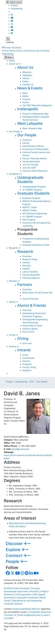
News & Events (29, 88)
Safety (25, 81)
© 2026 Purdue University (16, 588)
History (25, 78)
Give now (27, 343)
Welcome (26, 72)
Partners (13, 281)
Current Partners (30, 298)
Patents (26, 268)
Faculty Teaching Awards (34, 158)
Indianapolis (27, 109)
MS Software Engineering (34, 213)
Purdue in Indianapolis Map (35, 113)
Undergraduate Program (34, 186)
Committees (28, 358)
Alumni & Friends (31, 305)
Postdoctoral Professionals (35, 149)
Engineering (16, 8)
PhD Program (28, 219)
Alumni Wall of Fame (32, 325)
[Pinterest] (27, 574)
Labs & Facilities (30, 271)
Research (13, 248)
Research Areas (29, 259)
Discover (15, 543)
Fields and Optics (17, 526)
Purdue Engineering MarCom (26, 609)
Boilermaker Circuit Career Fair (37, 292)
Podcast (26, 99)
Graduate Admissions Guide (35, 245)
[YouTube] (12, 17)
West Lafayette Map (32, 128)
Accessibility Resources (39, 612)
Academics (14, 174)
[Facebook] (12, 21)
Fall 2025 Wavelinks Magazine (37, 105)
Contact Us (27, 84)
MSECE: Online (29, 210)
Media (25, 96)
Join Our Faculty (30, 164)
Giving (12, 335)
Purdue (14, 5)
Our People (14, 131)
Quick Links (15, 2)
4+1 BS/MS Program (32, 189)
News (25, 93)
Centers (26, 262)
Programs (27, 364)
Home (12, 60)
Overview (26, 256)
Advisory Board (29, 328)
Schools (26, 361)
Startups (26, 265)
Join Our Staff (29, 167)
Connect (14, 555)
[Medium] (12, 30)
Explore (13, 549)
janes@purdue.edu (20, 449)
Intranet (13, 346)
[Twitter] (12, 24)
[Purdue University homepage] (11, 47)
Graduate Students (33, 193)
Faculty (25, 143)
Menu (10, 57)
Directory (26, 140)
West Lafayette (29, 123)
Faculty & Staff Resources (34, 170)
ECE (32, 381)
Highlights (27, 75)
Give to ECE (28, 331)
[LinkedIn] (12, 27)
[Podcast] (12, 33)
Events (25, 102)
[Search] (8, 39)
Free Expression (23, 594)
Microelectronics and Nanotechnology (27, 523)
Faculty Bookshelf (31, 161)
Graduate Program (31, 198)
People (13, 561)
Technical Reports (31, 278)
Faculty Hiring (29, 367)
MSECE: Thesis (29, 207)
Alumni (12, 301)
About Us (14, 63)
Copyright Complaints (27, 597)
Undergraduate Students (30, 179)
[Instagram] (12, 14)
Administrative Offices (33, 146)
